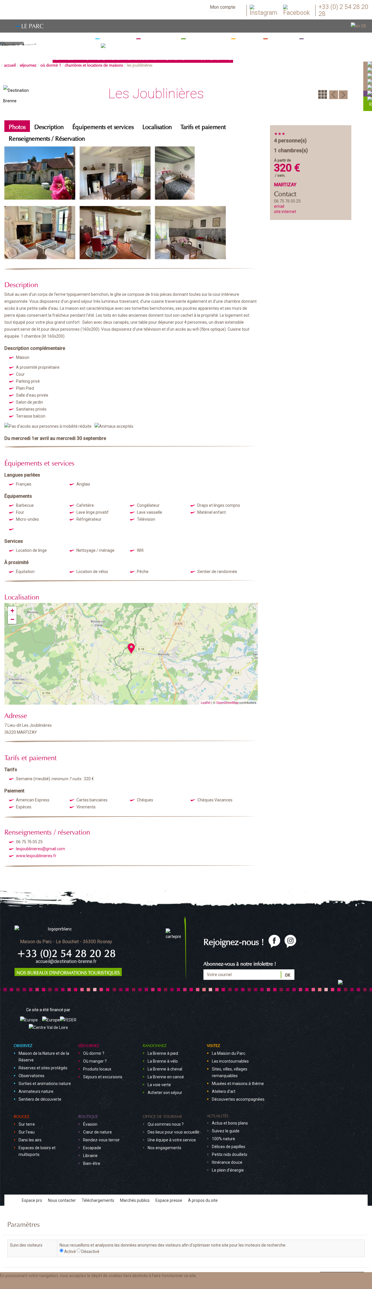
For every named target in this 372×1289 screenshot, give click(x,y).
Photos (17, 126)
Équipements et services (103, 126)
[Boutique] (369, 93)
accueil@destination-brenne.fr (66, 961)
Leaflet (205, 702)
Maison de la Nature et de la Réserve (44, 1056)
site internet (285, 211)
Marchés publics (135, 1200)
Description (49, 126)
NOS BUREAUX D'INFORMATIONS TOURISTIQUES (68, 972)
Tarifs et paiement (203, 126)
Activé (70, 1251)
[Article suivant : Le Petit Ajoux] (343, 94)
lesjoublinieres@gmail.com (40, 848)
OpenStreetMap (227, 702)
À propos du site (203, 1200)
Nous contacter (62, 1200)
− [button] (12, 619)
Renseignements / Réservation (47, 137)
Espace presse (168, 1200)
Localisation (157, 126)
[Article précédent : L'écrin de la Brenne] (333, 94)
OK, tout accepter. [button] (20, 1284)
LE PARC (32, 25)
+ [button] (12, 610)
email (279, 206)
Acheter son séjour (165, 1092)
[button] (58, 1284)
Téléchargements (98, 1200)
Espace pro (32, 1200)
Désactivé (90, 1251)
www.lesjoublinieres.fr (36, 855)
